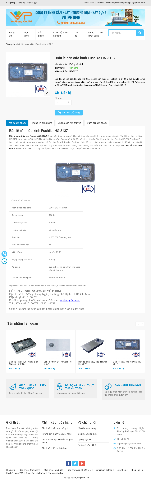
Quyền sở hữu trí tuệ (87, 445)
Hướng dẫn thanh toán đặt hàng (57, 434)
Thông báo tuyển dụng (95, 34)
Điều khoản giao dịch (87, 434)
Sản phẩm (41, 34)
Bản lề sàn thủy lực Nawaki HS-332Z (92, 362)
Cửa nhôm (122, 470)
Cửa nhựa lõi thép (104, 470)
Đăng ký (21, 3)
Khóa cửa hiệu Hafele (35, 473)
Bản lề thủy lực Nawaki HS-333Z (58, 362)
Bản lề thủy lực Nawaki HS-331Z (127, 362)
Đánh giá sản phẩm (97, 123)
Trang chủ (11, 34)
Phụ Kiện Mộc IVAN (14, 473)
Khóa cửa (10, 470)
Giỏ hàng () (32, 3)
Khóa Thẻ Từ (137, 470)
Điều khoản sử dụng (87, 428)
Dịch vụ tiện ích (84, 439)
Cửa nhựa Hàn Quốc (53, 470)
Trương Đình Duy (81, 477)
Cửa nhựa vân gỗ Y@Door (79, 470)
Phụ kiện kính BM (55, 473)
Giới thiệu (26, 34)
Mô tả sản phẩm (17, 123)
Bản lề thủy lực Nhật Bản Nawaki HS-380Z (23, 362)
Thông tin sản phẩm (42, 123)
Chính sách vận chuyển (69, 123)
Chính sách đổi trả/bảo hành (55, 448)
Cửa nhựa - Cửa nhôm (29, 470)
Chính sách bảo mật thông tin (55, 428)
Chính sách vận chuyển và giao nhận (57, 441)
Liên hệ (77, 34)
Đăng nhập (10, 3)
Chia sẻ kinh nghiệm (60, 34)
